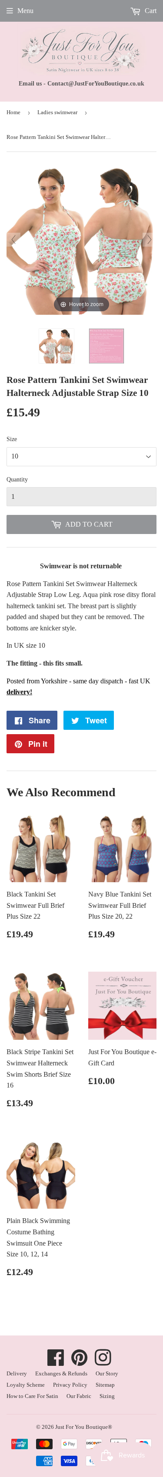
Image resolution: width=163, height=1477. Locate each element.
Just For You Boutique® (83, 1427)
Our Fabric (79, 1396)
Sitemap (105, 1384)
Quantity (17, 479)
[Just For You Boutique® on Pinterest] (79, 1362)
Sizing (107, 1396)
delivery (18, 692)
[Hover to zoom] (81, 239)
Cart (149, 10)
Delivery (17, 1373)
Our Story (107, 1373)
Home (13, 112)
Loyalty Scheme (26, 1384)
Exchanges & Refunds (61, 1373)
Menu (25, 10)
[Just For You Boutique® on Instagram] (103, 1362)
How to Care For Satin (32, 1396)
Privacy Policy (70, 1384)
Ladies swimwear (57, 112)
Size (12, 439)
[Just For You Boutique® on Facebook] (56, 1362)
